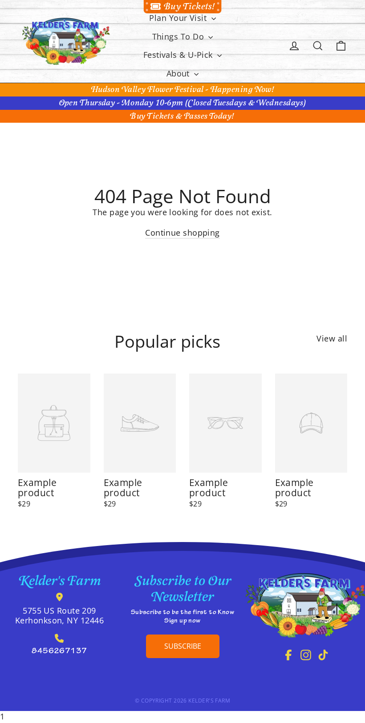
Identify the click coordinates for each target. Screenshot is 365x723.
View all (331, 338)
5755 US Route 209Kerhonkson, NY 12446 (59, 615)
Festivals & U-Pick (179, 54)
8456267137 (59, 652)
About (179, 73)
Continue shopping (182, 232)
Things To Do (179, 36)
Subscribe (182, 646)
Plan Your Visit (179, 17)
